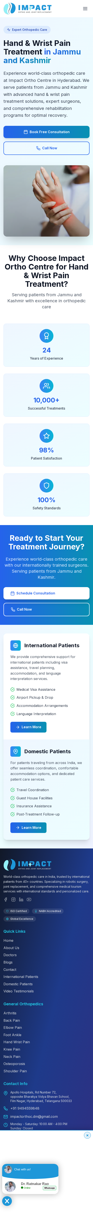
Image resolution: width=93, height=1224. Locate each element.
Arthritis (9, 1013)
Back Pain (11, 1020)
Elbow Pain (12, 1027)
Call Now (49, 148)
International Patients (20, 977)
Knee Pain (11, 1049)
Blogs (8, 962)
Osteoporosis (14, 1064)
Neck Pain (11, 1056)
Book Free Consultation (50, 132)
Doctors (10, 955)
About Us (11, 948)
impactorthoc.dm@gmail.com (34, 1116)
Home (8, 940)
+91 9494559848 (24, 1108)
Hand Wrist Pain (16, 1042)
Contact (9, 969)
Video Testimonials (18, 991)
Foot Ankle (12, 1035)
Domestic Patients (18, 984)
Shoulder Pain (15, 1071)
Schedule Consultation (35, 593)
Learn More (31, 727)
